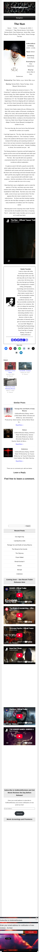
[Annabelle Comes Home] (10, 366)
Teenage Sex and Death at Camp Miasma (19, 545)
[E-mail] (12, 340)
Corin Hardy (29, 30)
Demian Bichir (8, 32)
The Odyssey (20, 553)
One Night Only (19, 536)
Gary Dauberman (18, 32)
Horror (9, 28)
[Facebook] (15, 340)
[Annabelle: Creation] (25, 366)
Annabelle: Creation (25, 370)
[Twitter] (18, 340)
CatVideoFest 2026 (19, 541)
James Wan (27, 32)
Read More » (19, 425)
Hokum (19, 565)
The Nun (19, 36)
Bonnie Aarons (21, 30)
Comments (9, 30)
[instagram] (26, 340)
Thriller (15, 28)
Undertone (19, 574)
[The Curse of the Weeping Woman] (10, 382)
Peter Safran (21, 34)
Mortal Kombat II (19, 561)
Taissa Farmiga (30, 34)
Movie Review (13, 34)
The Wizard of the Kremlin (19, 549)
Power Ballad (19, 557)
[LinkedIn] (21, 340)
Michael (19, 569)
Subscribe (19, 813)
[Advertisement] (19, 685)
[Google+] (24, 340)
